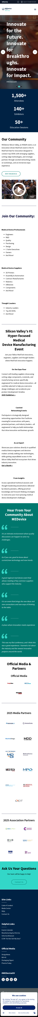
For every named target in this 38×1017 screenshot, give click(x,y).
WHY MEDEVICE (11, 174)
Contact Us (19, 882)
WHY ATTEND (15, 79)
